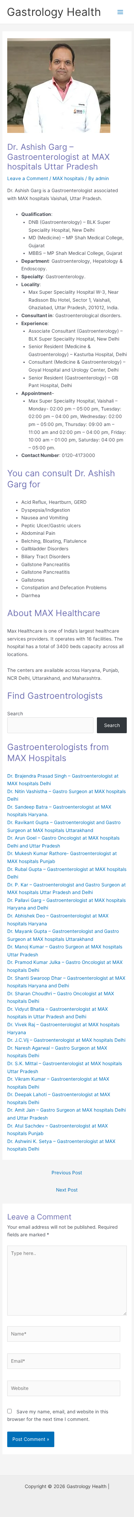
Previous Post (67, 1172)
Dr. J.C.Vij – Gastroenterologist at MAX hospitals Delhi (66, 1040)
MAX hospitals (68, 178)
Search (15, 713)
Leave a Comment (27, 178)
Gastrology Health (54, 12)
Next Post (67, 1190)
